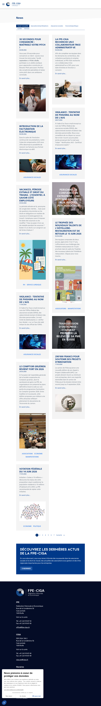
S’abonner (26, 568)
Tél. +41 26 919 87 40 (23, 653)
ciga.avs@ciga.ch (22, 660)
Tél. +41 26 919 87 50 (23, 621)
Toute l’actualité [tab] (22, 26)
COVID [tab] (19, 28)
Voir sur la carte (21, 617)
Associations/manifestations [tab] (39, 26)
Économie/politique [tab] (71, 26)
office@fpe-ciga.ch (23, 627)
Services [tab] (26, 28)
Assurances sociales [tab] (57, 26)
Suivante (59, 535)
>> (64, 535)
